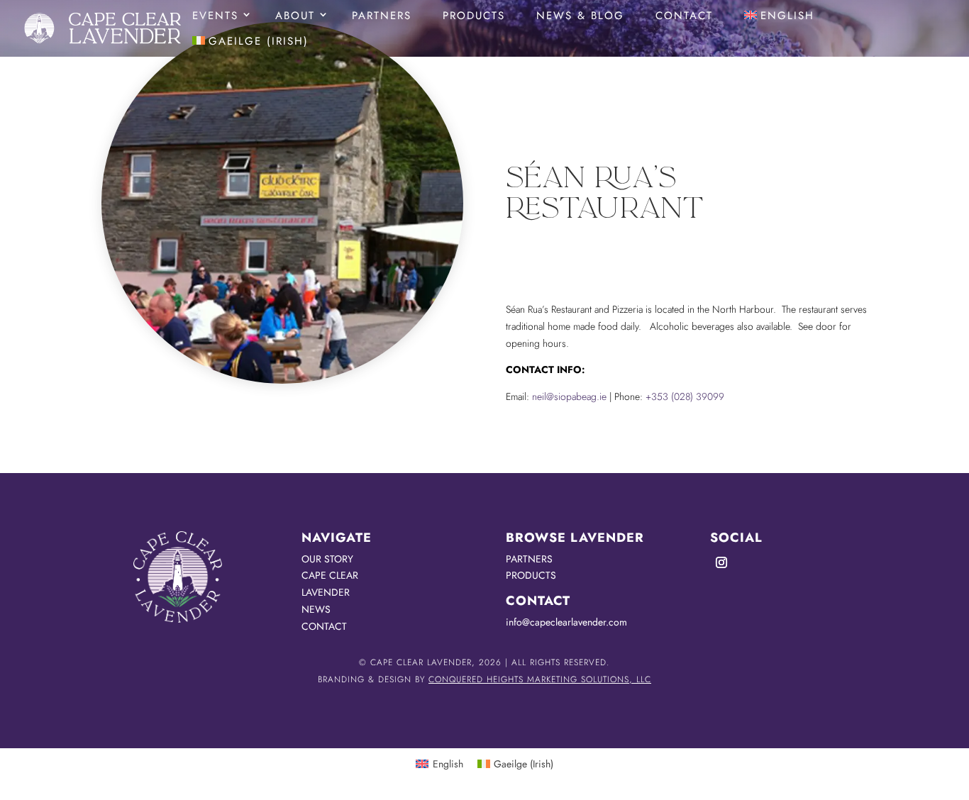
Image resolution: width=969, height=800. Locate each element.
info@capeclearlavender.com (566, 622)
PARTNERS (529, 559)
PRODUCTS (531, 575)
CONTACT (324, 626)
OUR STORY (327, 559)
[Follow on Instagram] (721, 562)
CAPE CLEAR (329, 575)
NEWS (316, 609)
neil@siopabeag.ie (569, 396)
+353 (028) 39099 (685, 396)
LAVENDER (325, 592)
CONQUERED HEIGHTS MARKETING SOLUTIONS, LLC (539, 679)
